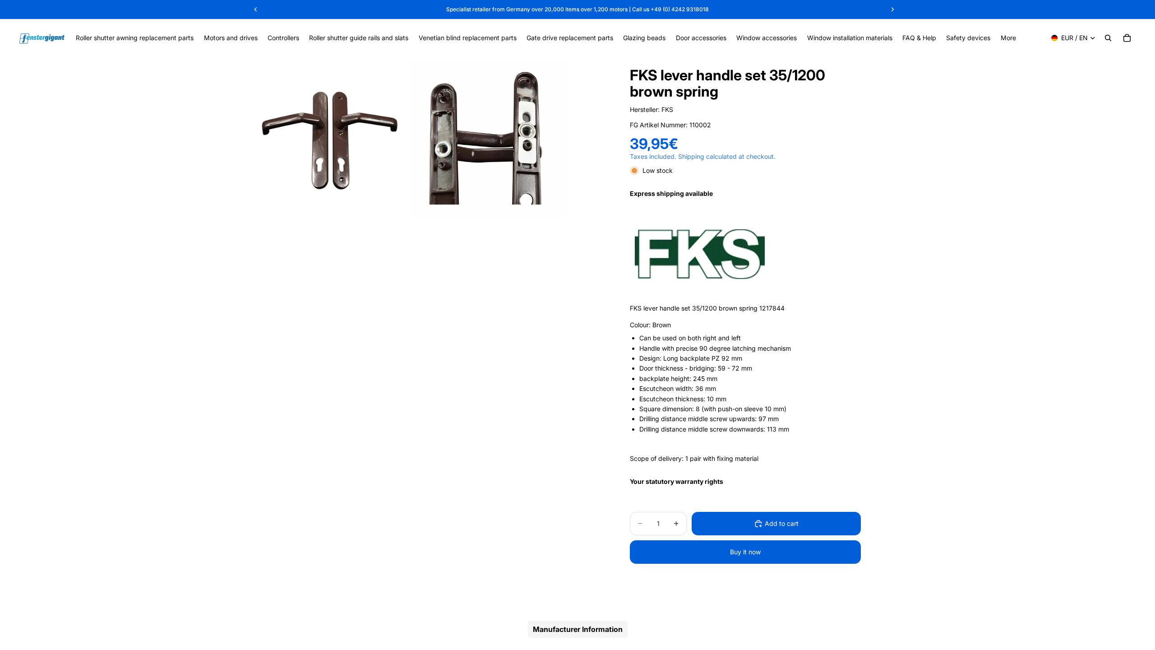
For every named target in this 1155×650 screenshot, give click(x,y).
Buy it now (745, 552)
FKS (667, 109)
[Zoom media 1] (331, 139)
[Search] (1108, 38)
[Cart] (1127, 38)
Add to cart (782, 523)
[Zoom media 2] (488, 139)
